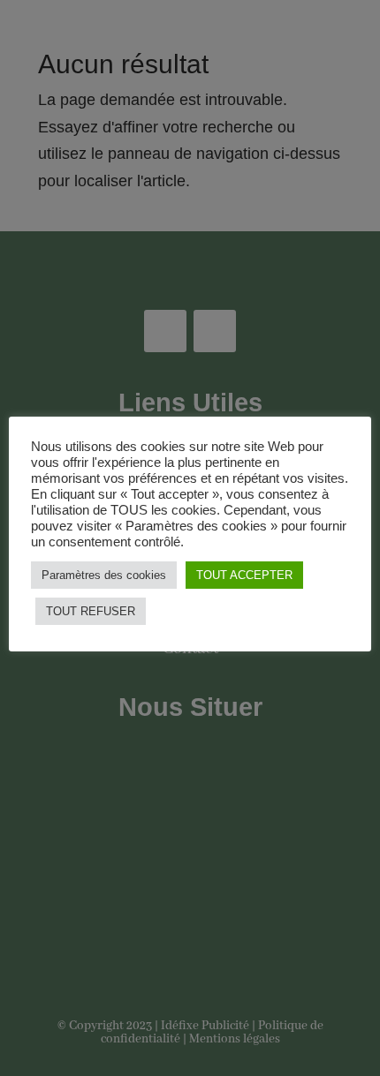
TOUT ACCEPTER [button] (244, 575)
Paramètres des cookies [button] (104, 575)
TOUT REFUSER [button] (90, 611)
